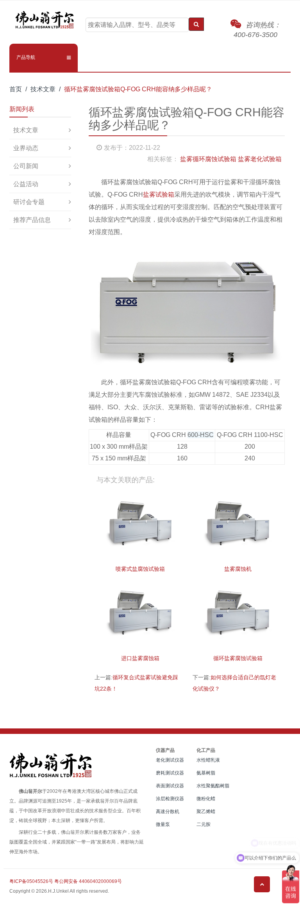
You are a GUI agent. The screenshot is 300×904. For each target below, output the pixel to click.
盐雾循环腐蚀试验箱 (208, 159)
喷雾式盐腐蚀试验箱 (140, 569)
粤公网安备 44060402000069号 (88, 881)
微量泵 (163, 824)
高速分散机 (167, 811)
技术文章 (42, 89)
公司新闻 (25, 166)
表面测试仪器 (170, 786)
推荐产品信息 (32, 220)
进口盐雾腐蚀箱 (140, 658)
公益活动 (25, 184)
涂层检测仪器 (170, 798)
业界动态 (25, 148)
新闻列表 (21, 109)
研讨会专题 (29, 202)
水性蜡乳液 (208, 760)
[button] (43, 57)
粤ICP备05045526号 (31, 881)
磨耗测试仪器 (170, 773)
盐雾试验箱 (158, 194)
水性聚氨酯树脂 (212, 786)
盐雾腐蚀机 (238, 569)
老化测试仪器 (170, 760)
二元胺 (203, 824)
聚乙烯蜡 (205, 811)
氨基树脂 (205, 773)
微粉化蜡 (205, 798)
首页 (15, 89)
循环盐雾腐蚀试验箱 (237, 658)
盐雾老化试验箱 (260, 159)
